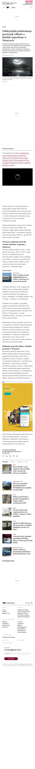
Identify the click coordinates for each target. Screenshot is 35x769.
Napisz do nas (6, 613)
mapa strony (5, 640)
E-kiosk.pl (20, 622)
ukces (13, 7)
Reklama (4, 622)
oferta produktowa (7, 643)
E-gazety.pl (20, 623)
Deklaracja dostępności (24, 616)
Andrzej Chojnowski (8, 148)
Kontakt (4, 611)
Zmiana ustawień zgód (24, 611)
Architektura (16, 273)
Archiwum (5, 627)
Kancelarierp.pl (21, 628)
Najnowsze (20, 461)
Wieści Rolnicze (22, 630)
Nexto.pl (20, 625)
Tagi (26, 461)
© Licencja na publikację (9, 450)
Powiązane (5, 461)
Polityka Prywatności (23, 610)
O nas (3, 610)
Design (4, 27)
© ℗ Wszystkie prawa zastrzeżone (11, 451)
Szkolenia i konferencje (8, 637)
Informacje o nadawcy (23, 615)
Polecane (12, 461)
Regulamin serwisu (23, 613)
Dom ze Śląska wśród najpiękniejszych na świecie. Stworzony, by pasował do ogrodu (21, 278)
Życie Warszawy (22, 632)
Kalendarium (21, 640)
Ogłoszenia (5, 623)
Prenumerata (6, 625)
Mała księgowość (22, 627)
